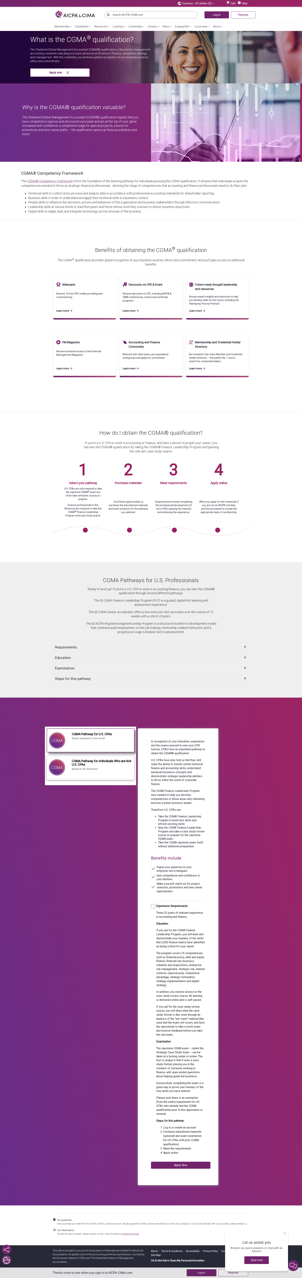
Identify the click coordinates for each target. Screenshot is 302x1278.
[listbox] (204, 3)
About (216, 26)
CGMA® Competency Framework (52, 173)
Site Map (156, 1255)
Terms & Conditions (173, 1251)
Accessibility (194, 1251)
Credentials (135, 26)
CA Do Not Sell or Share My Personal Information (177, 1260)
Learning (118, 26)
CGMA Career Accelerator (115, 612)
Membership (61, 26)
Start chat (257, 1260)
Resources (100, 26)
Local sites (201, 26)
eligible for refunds (130, 1234)
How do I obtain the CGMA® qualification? (151, 432)
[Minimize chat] (293, 1266)
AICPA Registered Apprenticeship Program (124, 623)
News (166, 26)
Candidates (82, 26)
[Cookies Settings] (6, 1260)
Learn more (62, 310)
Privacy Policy (211, 1251)
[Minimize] (284, 1233)
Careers (152, 26)
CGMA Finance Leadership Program (127, 600)
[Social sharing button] (6, 1249)
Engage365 (182, 26)
